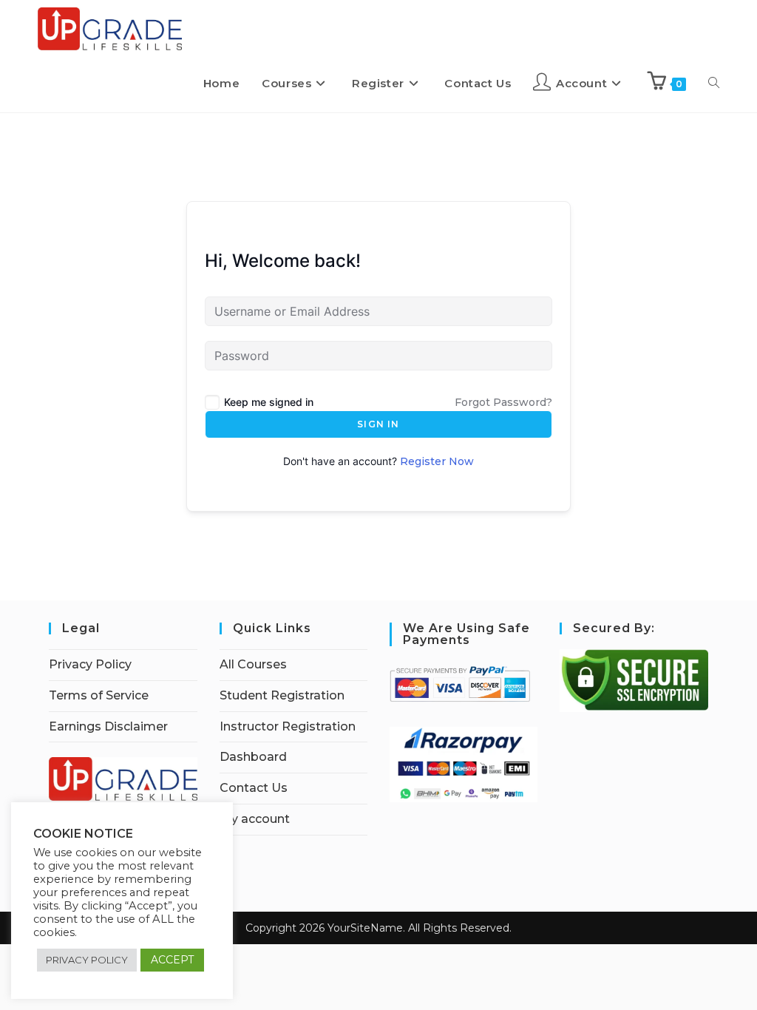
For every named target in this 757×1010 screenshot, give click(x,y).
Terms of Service (99, 695)
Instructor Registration (288, 726)
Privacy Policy (90, 664)
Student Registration (282, 695)
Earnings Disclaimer (108, 726)
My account (255, 819)
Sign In (378, 424)
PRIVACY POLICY (87, 960)
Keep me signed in (268, 402)
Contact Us (254, 788)
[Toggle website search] (713, 83)
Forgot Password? (503, 402)
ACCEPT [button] (172, 959)
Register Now (437, 461)
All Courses (253, 664)
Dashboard (253, 757)
